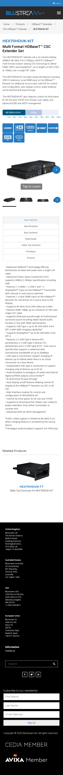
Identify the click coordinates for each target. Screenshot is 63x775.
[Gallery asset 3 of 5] (43, 200)
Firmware (31, 251)
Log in (58, 3)
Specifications (31, 226)
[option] (31, 483)
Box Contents (31, 232)
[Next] (56, 170)
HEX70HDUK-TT (32, 486)
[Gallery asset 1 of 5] (9, 200)
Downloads (31, 238)
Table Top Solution (31, 245)
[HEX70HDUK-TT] (31, 471)
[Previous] (6, 170)
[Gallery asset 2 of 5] (26, 200)
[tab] (31, 220)
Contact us (10, 650)
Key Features (30, 219)
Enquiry (31, 257)
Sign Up (32, 722)
